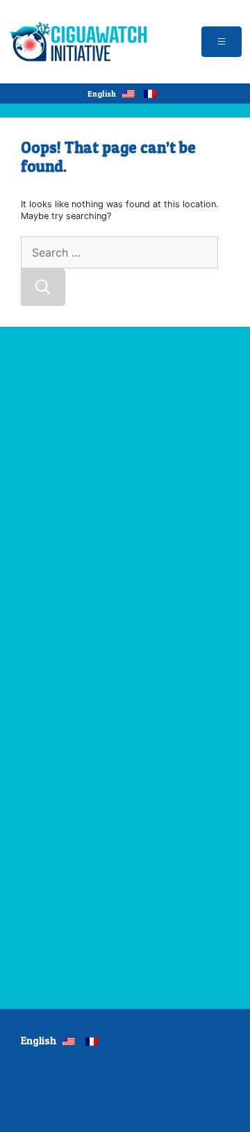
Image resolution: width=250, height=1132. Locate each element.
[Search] (43, 287)
